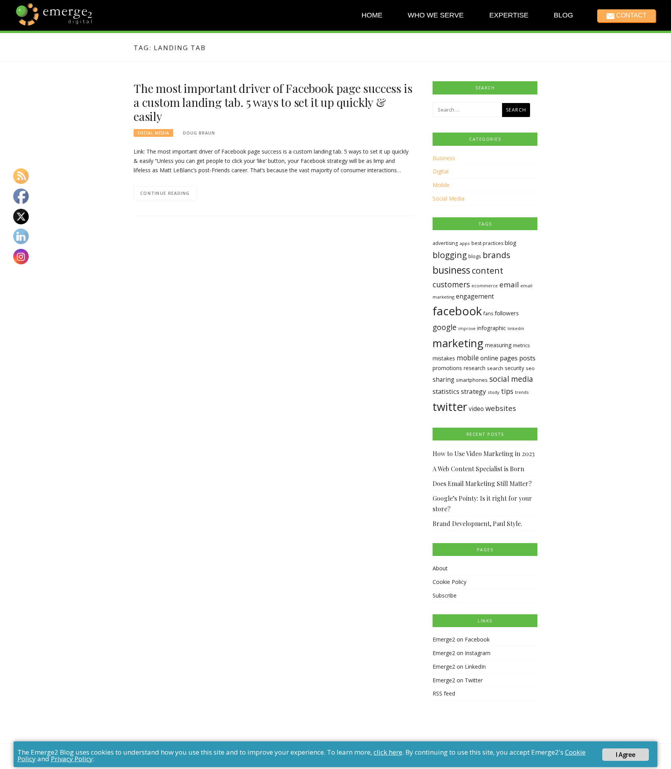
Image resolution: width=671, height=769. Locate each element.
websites (500, 408)
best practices (487, 243)
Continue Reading (165, 193)
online (489, 358)
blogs (474, 256)
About (440, 568)
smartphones (472, 379)
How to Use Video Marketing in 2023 (484, 453)
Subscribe (445, 595)
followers (507, 313)
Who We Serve (436, 15)
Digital (440, 171)
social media (511, 379)
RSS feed (444, 693)
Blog (563, 15)
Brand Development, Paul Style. (477, 523)
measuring (498, 345)
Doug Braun (199, 133)
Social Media (153, 133)
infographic (491, 328)
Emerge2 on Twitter (458, 680)
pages (509, 357)
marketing (458, 343)
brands (496, 254)
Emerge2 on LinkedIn (459, 666)
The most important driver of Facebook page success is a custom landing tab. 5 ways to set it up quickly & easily (273, 102)
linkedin (516, 328)
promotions (447, 368)
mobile (468, 357)
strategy (473, 391)
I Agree (625, 754)
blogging (450, 254)
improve (467, 328)
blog (510, 242)
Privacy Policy (72, 758)
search (495, 368)
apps (464, 243)
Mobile (441, 185)
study (493, 392)
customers (451, 284)
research (474, 368)
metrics (521, 345)
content (487, 270)
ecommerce (484, 285)
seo (530, 368)
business (451, 270)
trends (522, 392)
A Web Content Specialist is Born (478, 469)
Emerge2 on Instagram (461, 653)
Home (372, 15)
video (476, 409)
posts (527, 357)
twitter (450, 406)
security (514, 368)
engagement (475, 296)
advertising (445, 243)
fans (488, 313)
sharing (443, 380)
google (445, 327)
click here (388, 752)
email (509, 285)
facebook (457, 311)
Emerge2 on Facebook (461, 639)
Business (444, 158)
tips (507, 391)
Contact (631, 15)
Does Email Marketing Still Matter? (482, 483)
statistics (446, 391)
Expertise (508, 15)
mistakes (444, 358)
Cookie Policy (449, 581)
